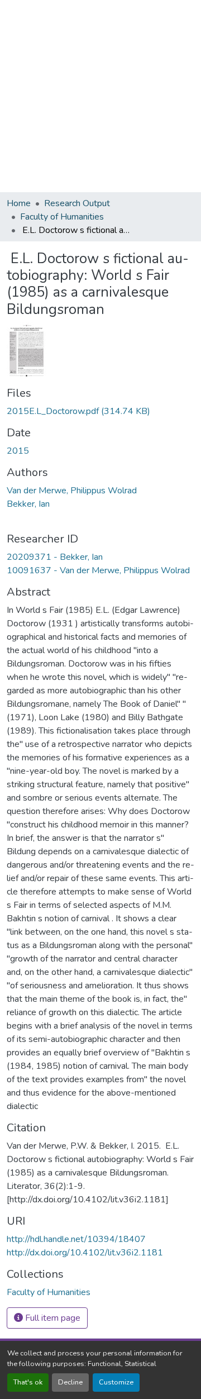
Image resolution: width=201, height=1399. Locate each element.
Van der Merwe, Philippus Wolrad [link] (72, 490)
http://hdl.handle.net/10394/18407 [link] (76, 1239)
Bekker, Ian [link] (28, 504)
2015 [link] (18, 451)
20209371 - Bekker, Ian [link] (55, 557)
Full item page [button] (51, 1318)
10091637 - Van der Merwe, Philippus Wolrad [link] (98, 570)
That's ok (27, 1382)
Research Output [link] (77, 203)
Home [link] (19, 203)
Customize (116, 1382)
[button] (48, 1292)
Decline (70, 1382)
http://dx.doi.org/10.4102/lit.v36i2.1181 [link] (85, 1252)
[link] (100, 411)
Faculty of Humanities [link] (62, 217)
